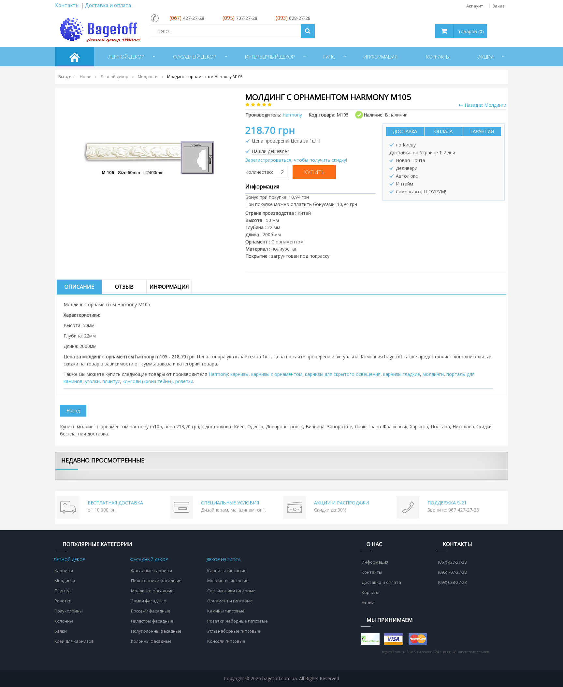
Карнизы (63, 570)
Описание (79, 286)
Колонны (63, 621)
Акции (368, 602)
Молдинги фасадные (152, 591)
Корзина (371, 592)
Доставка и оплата (108, 5)
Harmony (218, 374)
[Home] (74, 56)
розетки (184, 381)
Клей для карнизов (74, 641)
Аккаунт (474, 6)
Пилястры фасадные (152, 621)
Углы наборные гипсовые (233, 631)
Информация (169, 286)
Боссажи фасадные (150, 611)
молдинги (433, 374)
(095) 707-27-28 (452, 572)
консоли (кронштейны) (148, 381)
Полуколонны (68, 611)
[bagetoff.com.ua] (99, 29)
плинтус (111, 381)
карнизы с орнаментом (276, 374)
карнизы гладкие (401, 374)
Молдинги (64, 581)
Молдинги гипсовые (228, 581)
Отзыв (124, 286)
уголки (92, 381)
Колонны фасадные (151, 641)
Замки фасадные (148, 601)
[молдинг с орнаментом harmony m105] (149, 157)
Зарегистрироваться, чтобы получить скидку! (296, 160)
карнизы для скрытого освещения (343, 374)
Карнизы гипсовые (227, 570)
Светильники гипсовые (231, 591)
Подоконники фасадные (156, 581)
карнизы (239, 374)
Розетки (63, 601)
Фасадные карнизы (151, 570)
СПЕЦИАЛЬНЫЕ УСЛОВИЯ (230, 503)
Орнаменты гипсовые (230, 601)
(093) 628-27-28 (452, 582)
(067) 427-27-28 (452, 562)
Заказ (498, 6)
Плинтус (62, 591)
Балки (60, 631)
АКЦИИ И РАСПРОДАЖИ (341, 503)
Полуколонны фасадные (156, 631)
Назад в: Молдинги (485, 105)
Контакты (67, 5)
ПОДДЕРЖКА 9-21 (447, 503)
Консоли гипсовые (226, 641)
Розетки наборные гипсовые (237, 621)
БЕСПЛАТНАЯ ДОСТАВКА (115, 503)
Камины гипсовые (226, 611)
